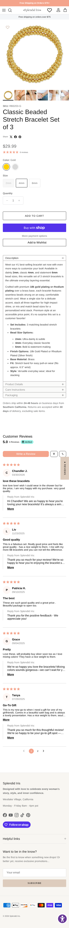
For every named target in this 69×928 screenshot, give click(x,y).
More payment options (34, 235)
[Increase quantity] (20, 200)
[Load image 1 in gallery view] (34, 54)
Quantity (8, 193)
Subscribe (35, 883)
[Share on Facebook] (15, 137)
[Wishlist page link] (49, 10)
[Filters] (54, 454)
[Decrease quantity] (6, 200)
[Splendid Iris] (32, 10)
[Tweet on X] (11, 137)
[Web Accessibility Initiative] (62, 918)
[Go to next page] (44, 751)
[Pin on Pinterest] (20, 137)
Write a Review (25, 453)
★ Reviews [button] (65, 468)
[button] (34, 258)
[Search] (12, 10)
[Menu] (4, 10)
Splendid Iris (15, 916)
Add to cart (34, 215)
